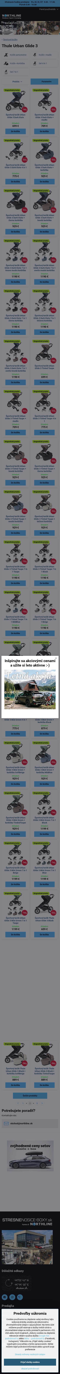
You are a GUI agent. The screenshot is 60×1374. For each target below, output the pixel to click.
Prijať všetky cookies (30, 1362)
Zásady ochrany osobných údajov (30, 1354)
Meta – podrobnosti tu (34, 1338)
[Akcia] (30, 708)
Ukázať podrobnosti (30, 1369)
